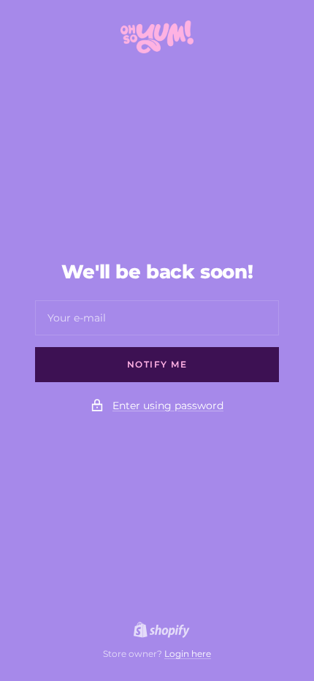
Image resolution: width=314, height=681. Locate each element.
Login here (187, 653)
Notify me (157, 364)
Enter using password (167, 405)
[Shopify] (157, 632)
